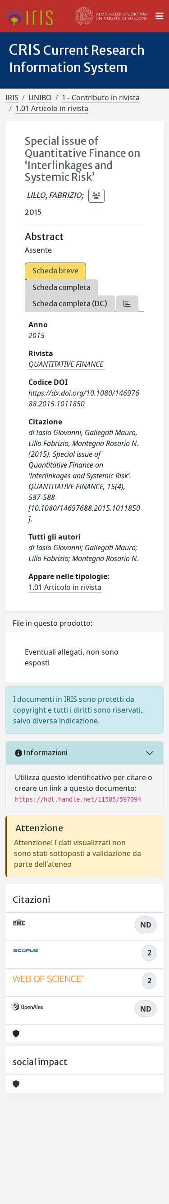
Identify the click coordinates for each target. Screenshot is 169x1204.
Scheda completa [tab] (61, 287)
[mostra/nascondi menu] (159, 16)
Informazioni (45, 752)
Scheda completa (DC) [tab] (69, 303)
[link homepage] (32, 16)
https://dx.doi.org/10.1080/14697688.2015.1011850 (83, 398)
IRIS (11, 98)
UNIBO (40, 98)
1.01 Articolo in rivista (51, 108)
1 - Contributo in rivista (101, 98)
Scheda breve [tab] (55, 270)
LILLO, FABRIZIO (54, 195)
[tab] (127, 303)
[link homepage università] (111, 16)
